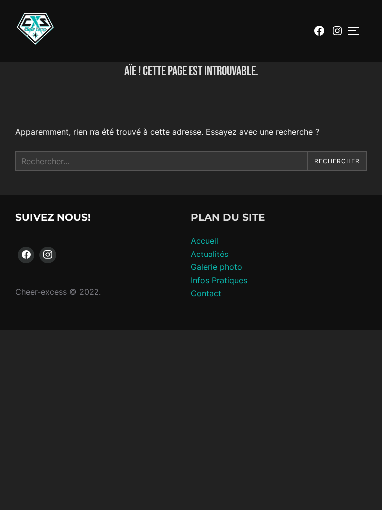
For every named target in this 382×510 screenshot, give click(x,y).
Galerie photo (216, 267)
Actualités (209, 254)
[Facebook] (26, 255)
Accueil (204, 241)
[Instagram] (48, 255)
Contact (206, 293)
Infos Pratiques (219, 280)
